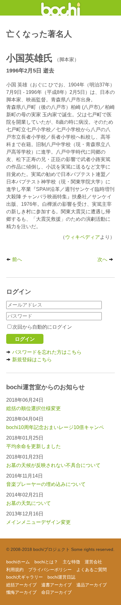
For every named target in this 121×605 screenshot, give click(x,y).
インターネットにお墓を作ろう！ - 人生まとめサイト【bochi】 (61, 8)
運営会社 (93, 561)
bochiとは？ (46, 561)
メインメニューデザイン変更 (38, 522)
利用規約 (15, 569)
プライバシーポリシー (50, 569)
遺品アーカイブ (91, 584)
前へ (17, 259)
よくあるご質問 (91, 569)
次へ (102, 259)
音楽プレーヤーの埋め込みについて (46, 484)
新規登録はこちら (32, 359)
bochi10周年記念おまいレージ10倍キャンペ (55, 427)
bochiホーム (18, 561)
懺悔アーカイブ (21, 592)
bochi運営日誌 (61, 577)
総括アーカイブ (21, 584)
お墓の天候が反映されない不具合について (53, 465)
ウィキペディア (82, 237)
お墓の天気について (28, 503)
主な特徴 (71, 561)
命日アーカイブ (56, 592)
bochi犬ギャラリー (24, 577)
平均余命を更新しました (33, 446)
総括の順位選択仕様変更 (33, 408)
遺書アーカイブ (56, 584)
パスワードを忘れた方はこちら (47, 352)
